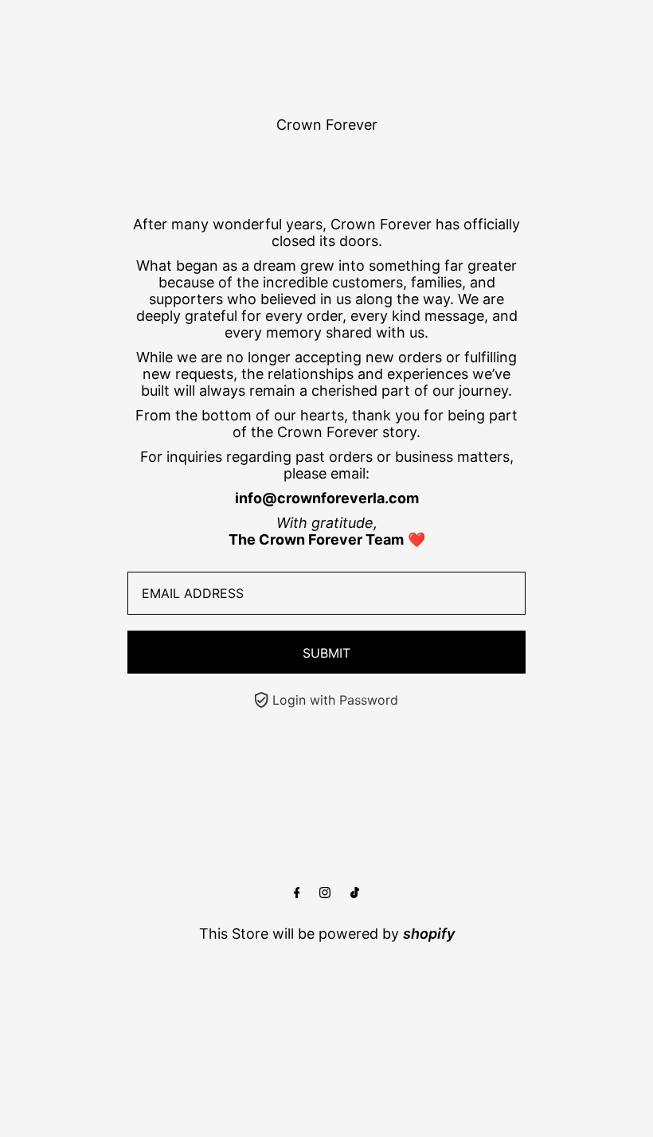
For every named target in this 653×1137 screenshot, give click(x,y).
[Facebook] (297, 893)
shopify (429, 933)
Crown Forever (326, 124)
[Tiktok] (354, 893)
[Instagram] (324, 893)
